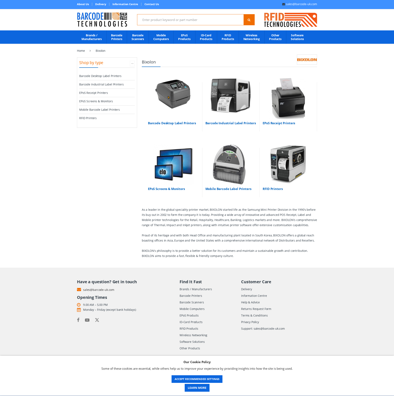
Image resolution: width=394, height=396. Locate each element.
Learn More (197, 388)
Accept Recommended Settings (197, 379)
